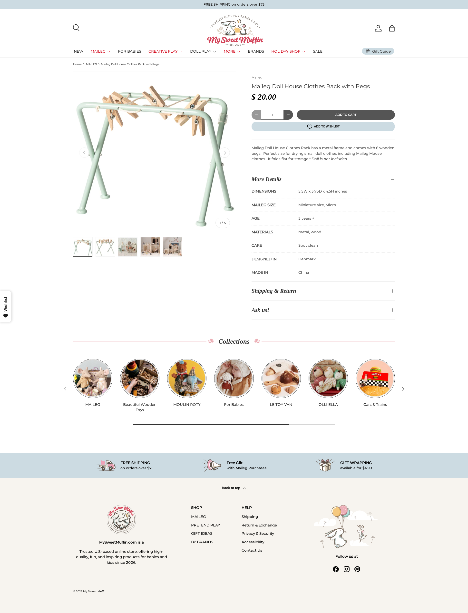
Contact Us (252, 550)
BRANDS (256, 51)
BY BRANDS (202, 542)
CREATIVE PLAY (163, 51)
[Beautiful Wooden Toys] (139, 378)
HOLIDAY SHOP (286, 51)
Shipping (250, 516)
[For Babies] (233, 378)
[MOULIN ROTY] (186, 378)
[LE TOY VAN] (281, 378)
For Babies (234, 404)
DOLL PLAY (200, 51)
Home (77, 64)
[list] (154, 152)
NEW (78, 51)
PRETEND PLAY (205, 525)
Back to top (231, 488)
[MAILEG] (92, 378)
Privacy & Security (258, 533)
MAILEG (98, 51)
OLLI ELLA (328, 404)
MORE (229, 51)
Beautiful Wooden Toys (139, 407)
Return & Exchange (259, 525)
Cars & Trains (375, 404)
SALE (317, 51)
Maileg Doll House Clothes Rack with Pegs (130, 64)
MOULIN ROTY (187, 404)
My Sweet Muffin (94, 591)
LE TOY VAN (281, 404)
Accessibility (253, 542)
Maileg (257, 77)
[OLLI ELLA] (328, 378)
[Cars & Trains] (375, 378)
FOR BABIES (129, 51)
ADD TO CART (345, 115)
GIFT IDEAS (201, 533)
